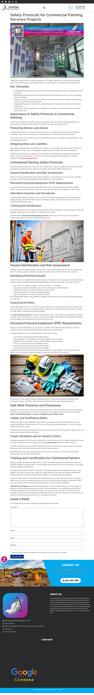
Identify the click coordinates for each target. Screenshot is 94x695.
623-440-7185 (80, 7)
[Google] (16, 1)
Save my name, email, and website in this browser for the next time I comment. (39, 552)
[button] (44, 7)
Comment (14, 507)
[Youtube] (5, 1)
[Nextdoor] (9, 1)
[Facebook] (2, 1)
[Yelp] (12, 1)
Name (13, 530)
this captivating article (29, 158)
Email (12, 537)
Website (13, 545)
